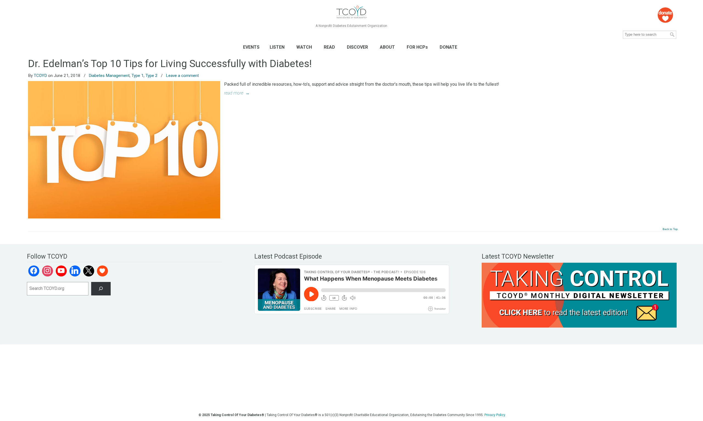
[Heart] (102, 271)
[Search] (101, 288)
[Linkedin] (75, 271)
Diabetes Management (109, 75)
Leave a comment (182, 75)
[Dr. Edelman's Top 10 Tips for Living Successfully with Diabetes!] (124, 217)
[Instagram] (47, 271)
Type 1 (138, 75)
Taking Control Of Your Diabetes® (351, 12)
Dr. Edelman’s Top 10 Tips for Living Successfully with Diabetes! (170, 64)
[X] (89, 271)
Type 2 (152, 75)
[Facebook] (34, 271)
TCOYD (40, 75)
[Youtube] (61, 271)
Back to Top (670, 229)
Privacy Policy (494, 415)
